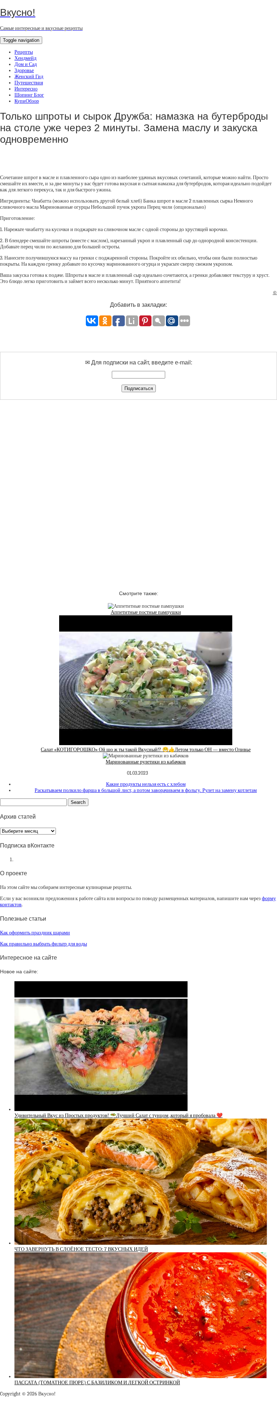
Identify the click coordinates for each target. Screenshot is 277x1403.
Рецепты (23, 52)
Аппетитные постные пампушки (146, 612)
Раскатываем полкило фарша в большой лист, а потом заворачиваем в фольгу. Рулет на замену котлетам (146, 790)
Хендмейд (25, 58)
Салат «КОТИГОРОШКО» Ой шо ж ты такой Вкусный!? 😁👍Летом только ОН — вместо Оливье (146, 750)
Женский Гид (28, 77)
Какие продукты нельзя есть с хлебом (146, 784)
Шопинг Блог (29, 95)
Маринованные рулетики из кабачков (146, 762)
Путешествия (28, 83)
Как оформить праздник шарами (35, 933)
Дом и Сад (25, 64)
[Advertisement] (138, 489)
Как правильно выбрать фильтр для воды (43, 944)
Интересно (26, 89)
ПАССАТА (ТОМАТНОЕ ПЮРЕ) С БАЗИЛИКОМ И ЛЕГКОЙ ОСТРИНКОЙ (97, 1383)
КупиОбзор (26, 101)
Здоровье (24, 70)
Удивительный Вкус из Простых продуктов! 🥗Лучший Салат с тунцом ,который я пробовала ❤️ (118, 1115)
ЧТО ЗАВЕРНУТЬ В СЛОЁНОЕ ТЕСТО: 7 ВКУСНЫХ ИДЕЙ (81, 1249)
